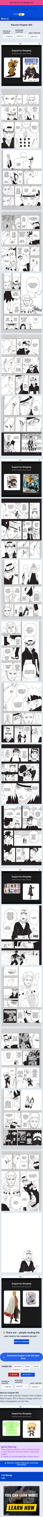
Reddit (36, 1366)
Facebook (17, 1366)
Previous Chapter (7, 32)
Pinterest (16, 1370)
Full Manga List (6, 1476)
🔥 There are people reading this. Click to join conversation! (21, 1464)
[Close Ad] (39, 44)
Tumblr (26, 1370)
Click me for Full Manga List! (21, 2)
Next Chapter (34, 33)
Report (14, 1375)
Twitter (27, 1366)
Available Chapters (19, 31)
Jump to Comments (21, 1342)
